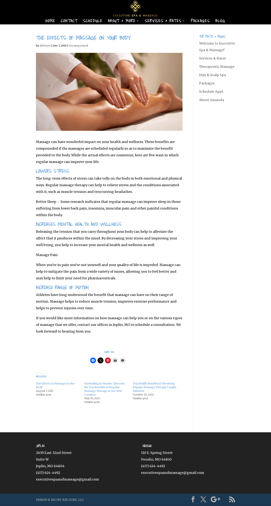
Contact (69, 21)
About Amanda (211, 100)
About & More (122, 21)
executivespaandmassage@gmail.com (67, 479)
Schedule (93, 21)
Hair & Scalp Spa (212, 75)
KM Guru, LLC (73, 500)
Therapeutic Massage (216, 66)
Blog (220, 21)
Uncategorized (78, 45)
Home (50, 21)
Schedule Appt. (211, 91)
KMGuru (45, 45)
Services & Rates (163, 21)
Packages (200, 21)
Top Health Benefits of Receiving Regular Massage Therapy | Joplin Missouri (154, 387)
